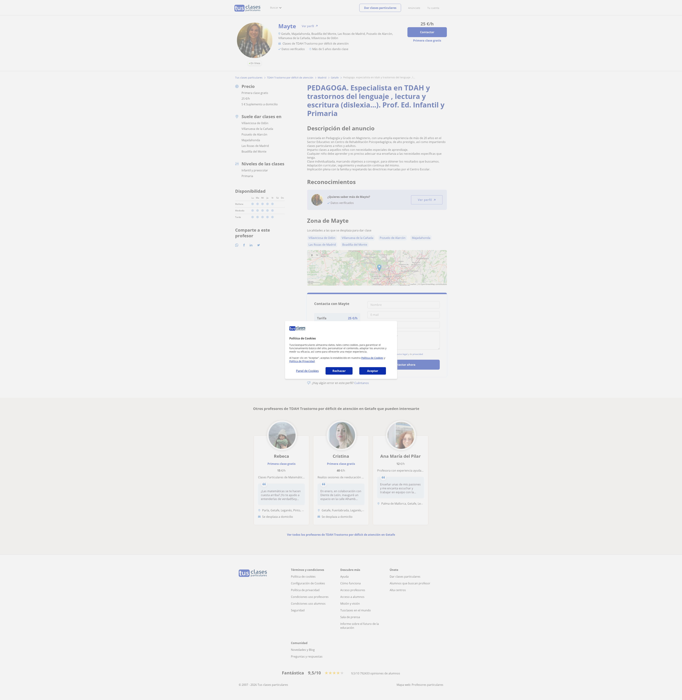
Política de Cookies (372, 358)
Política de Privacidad (302, 361)
